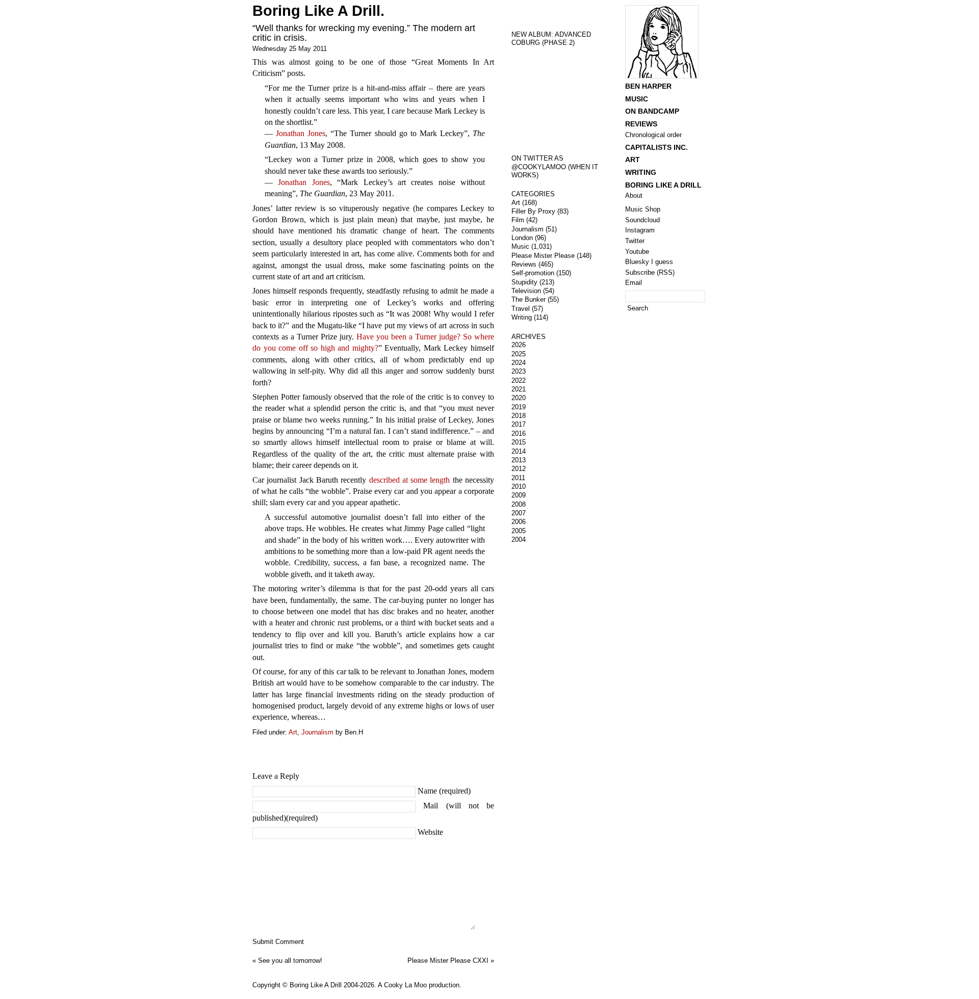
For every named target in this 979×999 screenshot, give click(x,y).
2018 (518, 415)
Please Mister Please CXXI (447, 960)
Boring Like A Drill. (318, 11)
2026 (518, 345)
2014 (518, 451)
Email (633, 282)
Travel (520, 308)
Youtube (637, 251)
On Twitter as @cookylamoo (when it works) (554, 166)
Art (293, 732)
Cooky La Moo (405, 985)
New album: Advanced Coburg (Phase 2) (551, 39)
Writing (521, 317)
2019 (518, 407)
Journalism (317, 732)
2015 (518, 442)
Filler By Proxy (533, 211)
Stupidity (524, 282)
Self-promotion (532, 273)
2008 (518, 504)
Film (517, 220)
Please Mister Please (543, 255)
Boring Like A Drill (663, 185)
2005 (518, 531)
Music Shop (642, 209)
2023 (518, 371)
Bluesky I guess (649, 262)
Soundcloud (642, 220)
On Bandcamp (652, 111)
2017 (518, 424)
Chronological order (653, 135)
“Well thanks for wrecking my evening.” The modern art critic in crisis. (363, 33)
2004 (518, 539)
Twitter (635, 241)
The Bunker (528, 299)
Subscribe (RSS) (650, 272)
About (633, 195)
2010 (518, 486)
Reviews (523, 264)
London (522, 238)
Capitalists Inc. (656, 147)
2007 (518, 513)
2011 (518, 478)
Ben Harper (648, 86)
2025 (518, 354)
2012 (518, 468)
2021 (518, 389)
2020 (518, 398)
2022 (518, 380)
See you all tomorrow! (290, 960)
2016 (518, 433)
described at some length (409, 480)
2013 (518, 460)
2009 (518, 495)
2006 (518, 521)
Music (520, 246)
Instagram (640, 230)
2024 (518, 362)
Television (526, 291)
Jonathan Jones (300, 133)
